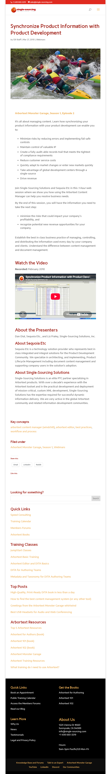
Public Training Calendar (23, 698)
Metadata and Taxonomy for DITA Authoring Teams (41, 576)
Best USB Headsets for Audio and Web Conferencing (41, 611)
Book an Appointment (22, 692)
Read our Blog (18, 708)
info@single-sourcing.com (72, 731)
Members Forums (21, 527)
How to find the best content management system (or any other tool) (51, 598)
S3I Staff (17, 39)
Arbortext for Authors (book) (27, 634)
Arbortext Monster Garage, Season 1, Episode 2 (44, 113)
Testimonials (17, 734)
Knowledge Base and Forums (30, 763)
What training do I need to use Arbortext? (35, 667)
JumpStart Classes (21, 550)
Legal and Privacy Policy (23, 740)
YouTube (33, 767)
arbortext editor (65, 427)
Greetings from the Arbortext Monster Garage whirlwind (43, 605)
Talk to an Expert (55, 763)
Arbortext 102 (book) (23, 647)
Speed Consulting (21, 514)
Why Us (15, 724)
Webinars (40, 39)
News (14, 729)
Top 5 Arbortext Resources (26, 627)
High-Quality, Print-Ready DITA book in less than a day (43, 592)
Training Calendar (21, 521)
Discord (55, 767)
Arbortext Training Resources (28, 660)
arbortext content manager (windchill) (33, 427)
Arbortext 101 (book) (22, 640)
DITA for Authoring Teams (26, 569)
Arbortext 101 (66, 698)
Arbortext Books (20, 534)
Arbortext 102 (66, 703)
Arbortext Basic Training (25, 556)
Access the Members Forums (25, 703)
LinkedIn (44, 767)
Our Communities (71, 767)
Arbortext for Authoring (71, 692)
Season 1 (48, 447)
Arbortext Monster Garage (26, 447)
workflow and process (23, 431)
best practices (84, 427)
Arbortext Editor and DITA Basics (30, 563)
